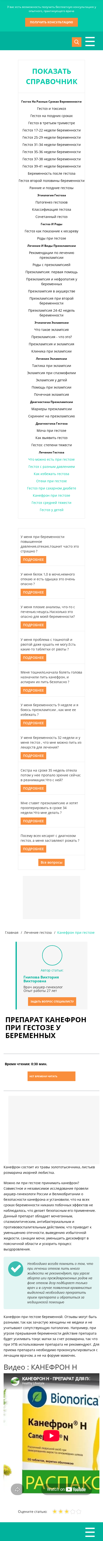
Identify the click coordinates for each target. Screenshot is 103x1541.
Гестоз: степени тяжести (51, 445)
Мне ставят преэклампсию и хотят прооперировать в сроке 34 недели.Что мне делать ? (49, 808)
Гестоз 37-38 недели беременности (52, 159)
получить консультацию (51, 22)
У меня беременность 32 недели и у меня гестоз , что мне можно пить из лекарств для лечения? (51, 742)
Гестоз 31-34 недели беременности (52, 144)
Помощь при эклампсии (51, 387)
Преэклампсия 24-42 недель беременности (51, 312)
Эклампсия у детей (51, 380)
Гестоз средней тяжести (51, 502)
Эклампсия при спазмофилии (51, 373)
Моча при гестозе (51, 430)
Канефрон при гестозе (51, 495)
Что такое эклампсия (51, 329)
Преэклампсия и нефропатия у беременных (51, 281)
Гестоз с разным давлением (52, 466)
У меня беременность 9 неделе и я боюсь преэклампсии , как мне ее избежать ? (49, 710)
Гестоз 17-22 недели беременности (52, 130)
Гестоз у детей (51, 509)
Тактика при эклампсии (51, 365)
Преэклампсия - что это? (51, 336)
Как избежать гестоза (51, 473)
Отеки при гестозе (51, 481)
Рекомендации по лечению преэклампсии (51, 255)
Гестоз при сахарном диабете (51, 488)
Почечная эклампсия (51, 394)
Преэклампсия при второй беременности (51, 300)
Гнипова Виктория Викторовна (41, 979)
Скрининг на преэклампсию (51, 416)
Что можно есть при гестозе (51, 459)
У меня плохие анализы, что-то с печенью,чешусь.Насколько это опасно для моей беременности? (48, 612)
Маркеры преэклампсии (51, 409)
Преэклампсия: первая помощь (51, 272)
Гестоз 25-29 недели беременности (52, 137)
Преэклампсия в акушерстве (51, 291)
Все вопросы (51, 862)
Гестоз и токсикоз (51, 108)
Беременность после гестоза (51, 173)
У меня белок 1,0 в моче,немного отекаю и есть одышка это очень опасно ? (48, 579)
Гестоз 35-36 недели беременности (52, 151)
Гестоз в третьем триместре (51, 123)
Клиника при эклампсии (51, 351)
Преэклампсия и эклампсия (51, 344)
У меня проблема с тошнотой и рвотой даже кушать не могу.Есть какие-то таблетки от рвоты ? (48, 644)
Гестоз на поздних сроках (51, 115)
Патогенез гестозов (51, 202)
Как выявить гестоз (51, 437)
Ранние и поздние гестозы (51, 188)
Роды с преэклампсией (51, 264)
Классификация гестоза (51, 209)
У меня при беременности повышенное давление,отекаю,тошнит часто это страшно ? (50, 543)
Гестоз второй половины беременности (52, 180)
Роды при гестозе (51, 238)
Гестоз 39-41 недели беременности (52, 166)
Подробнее (33, 559)
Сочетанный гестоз (51, 216)
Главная (11, 933)
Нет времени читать (43, 1076)
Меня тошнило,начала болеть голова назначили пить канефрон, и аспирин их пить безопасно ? (51, 677)
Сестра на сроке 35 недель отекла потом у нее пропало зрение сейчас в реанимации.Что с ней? (51, 775)
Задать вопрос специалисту (52, 1001)
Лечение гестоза (38, 933)
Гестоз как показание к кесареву (51, 231)
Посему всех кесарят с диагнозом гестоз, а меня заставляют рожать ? (50, 838)
